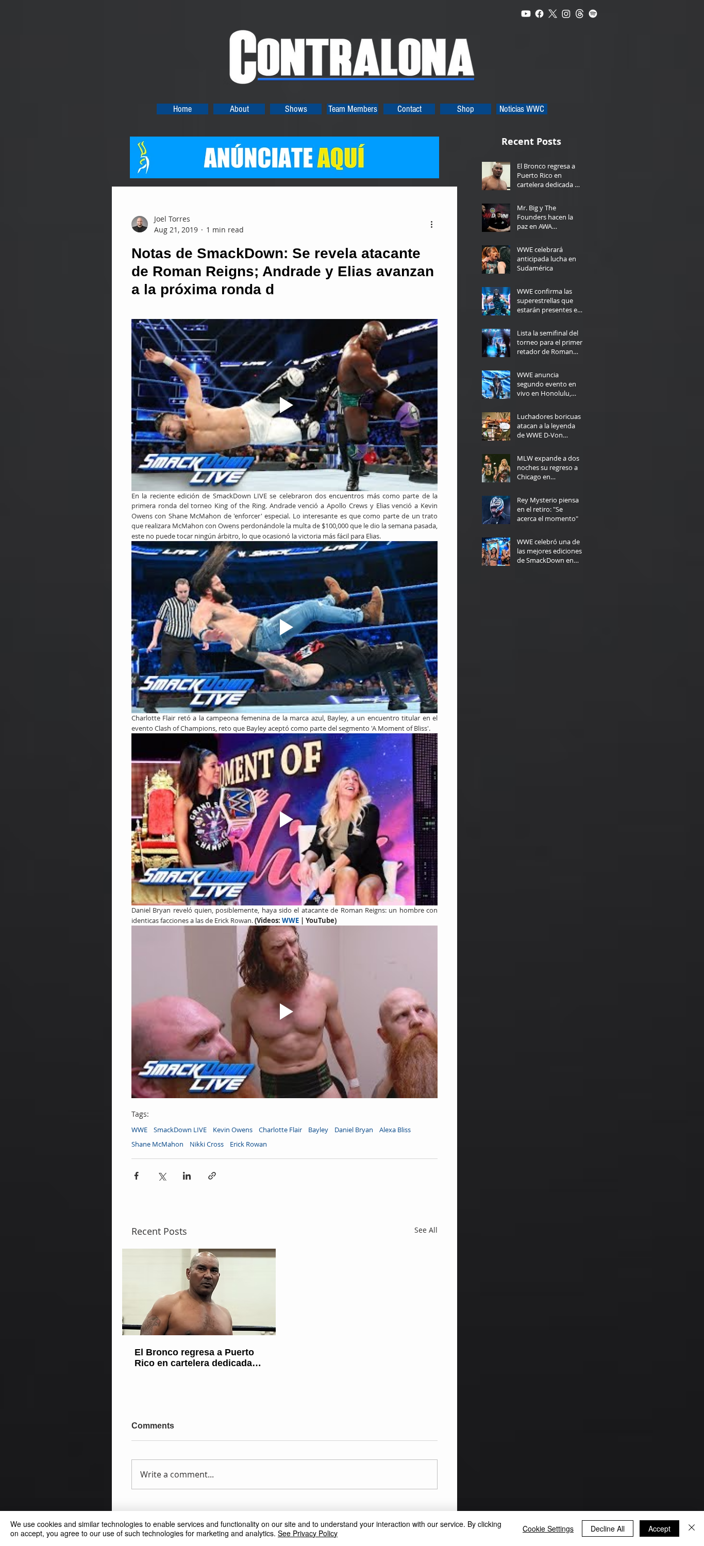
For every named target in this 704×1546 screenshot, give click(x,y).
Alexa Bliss (395, 1129)
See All (426, 1230)
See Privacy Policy (308, 1533)
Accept (659, 1528)
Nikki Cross (207, 1144)
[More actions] (431, 224)
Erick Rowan (248, 1144)
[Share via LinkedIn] (187, 1176)
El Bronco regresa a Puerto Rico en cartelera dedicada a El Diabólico (197, 1358)
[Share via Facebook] (136, 1176)
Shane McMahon (157, 1144)
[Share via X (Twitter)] (161, 1176)
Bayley (318, 1129)
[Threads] (579, 13)
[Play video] (284, 405)
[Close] (691, 1528)
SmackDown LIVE (180, 1129)
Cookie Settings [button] (548, 1528)
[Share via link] (212, 1176)
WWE (139, 1129)
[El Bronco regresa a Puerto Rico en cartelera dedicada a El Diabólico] (199, 1292)
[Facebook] (539, 13)
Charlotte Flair (280, 1129)
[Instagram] (566, 13)
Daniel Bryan (353, 1129)
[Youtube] (526, 13)
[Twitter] (552, 13)
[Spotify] (593, 13)
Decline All (608, 1528)
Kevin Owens (233, 1129)
